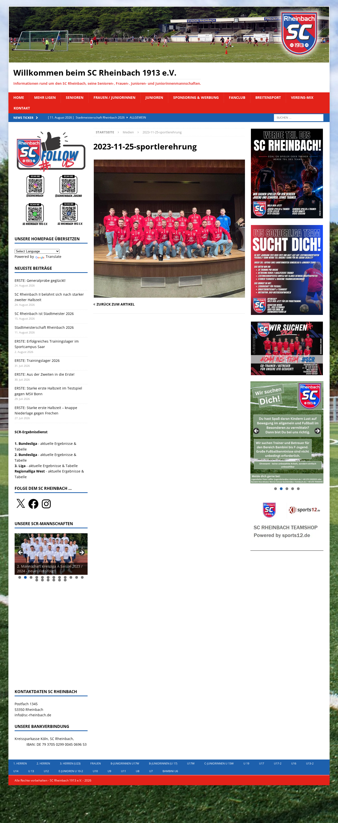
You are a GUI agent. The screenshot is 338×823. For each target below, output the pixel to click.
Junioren (154, 97)
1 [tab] (19, 577)
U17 (261, 763)
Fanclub (237, 97)
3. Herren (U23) (70, 763)
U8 (137, 771)
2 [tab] (25, 577)
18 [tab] (65, 580)
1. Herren (20, 763)
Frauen (95, 763)
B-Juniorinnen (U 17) (163, 763)
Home (18, 97)
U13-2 (310, 763)
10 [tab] (71, 577)
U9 (109, 771)
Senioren (74, 97)
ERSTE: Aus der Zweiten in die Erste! (45, 374)
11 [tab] (77, 577)
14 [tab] (43, 580)
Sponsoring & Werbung (196, 97)
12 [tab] (82, 577)
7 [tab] (53, 577)
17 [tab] (60, 580)
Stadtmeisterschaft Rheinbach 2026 (44, 327)
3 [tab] (31, 577)
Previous (20, 552)
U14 (15, 771)
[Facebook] (33, 504)
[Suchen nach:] (298, 117)
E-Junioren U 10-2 (71, 771)
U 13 (31, 771)
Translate (53, 256)
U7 (151, 771)
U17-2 (277, 763)
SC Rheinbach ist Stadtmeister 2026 (44, 313)
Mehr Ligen (45, 97)
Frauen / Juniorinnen (114, 97)
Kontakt (22, 108)
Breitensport (268, 97)
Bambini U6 (170, 771)
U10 (95, 771)
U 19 (246, 763)
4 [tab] (36, 577)
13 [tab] (37, 580)
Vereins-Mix (302, 97)
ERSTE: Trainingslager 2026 (37, 360)
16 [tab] (54, 580)
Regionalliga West (30, 471)
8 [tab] (59, 577)
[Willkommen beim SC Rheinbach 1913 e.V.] (169, 59)
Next (81, 552)
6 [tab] (48, 577)
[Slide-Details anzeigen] (51, 554)
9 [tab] (65, 577)
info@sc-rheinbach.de (33, 715)
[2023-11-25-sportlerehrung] (169, 294)
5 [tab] (42, 577)
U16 (293, 763)
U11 (123, 771)
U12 (46, 771)
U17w (190, 763)
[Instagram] (46, 504)
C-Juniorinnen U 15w (219, 763)
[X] (20, 504)
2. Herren (43, 763)
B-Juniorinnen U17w (125, 763)
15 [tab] (48, 580)
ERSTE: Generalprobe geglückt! (40, 280)
